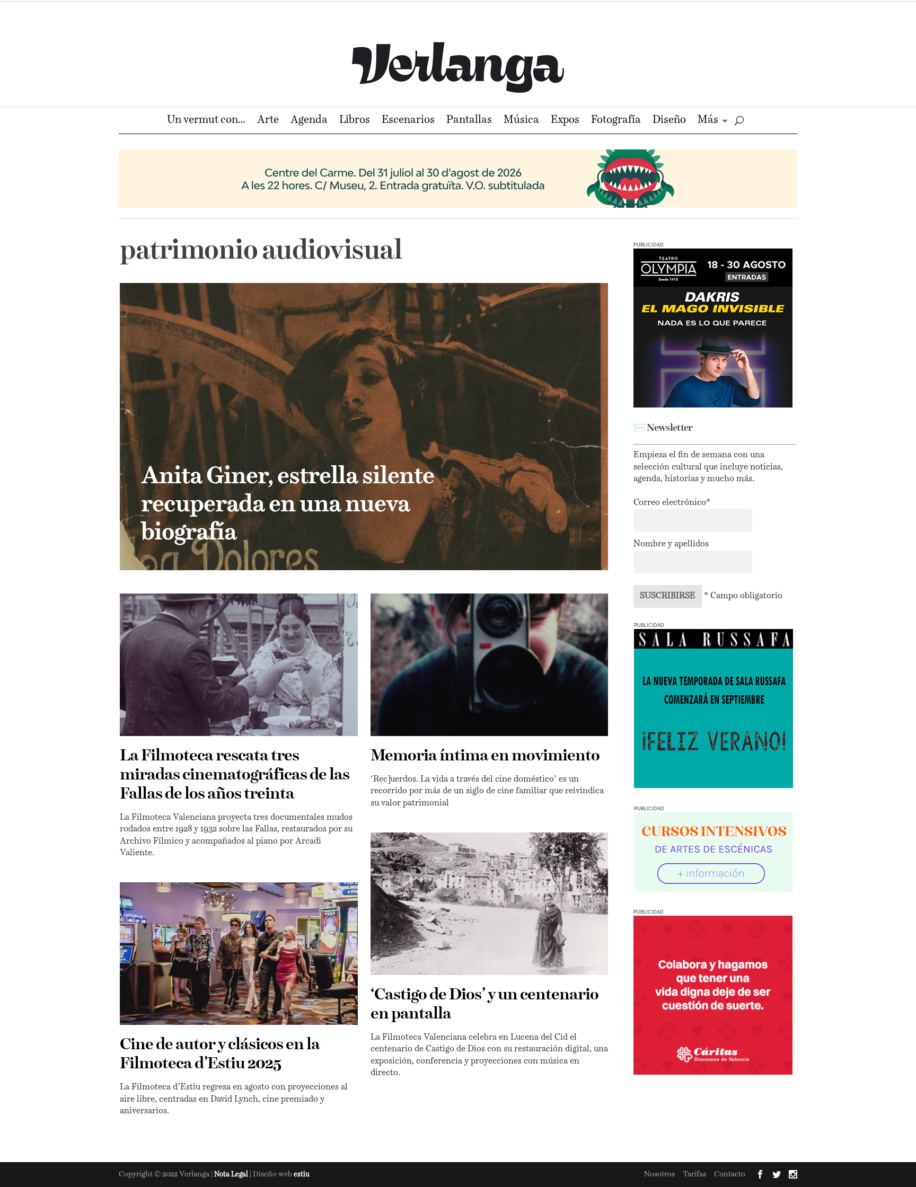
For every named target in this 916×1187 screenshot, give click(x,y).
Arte (268, 121)
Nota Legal (232, 1174)
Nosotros (659, 1174)
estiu (302, 1174)
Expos (565, 121)
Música (521, 121)
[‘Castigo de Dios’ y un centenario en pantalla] (490, 903)
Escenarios (408, 121)
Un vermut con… (206, 121)
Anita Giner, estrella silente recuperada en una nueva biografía (287, 505)
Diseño (669, 121)
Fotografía (616, 121)
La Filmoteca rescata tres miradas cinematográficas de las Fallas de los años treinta (234, 775)
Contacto (729, 1174)
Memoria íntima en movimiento (485, 756)
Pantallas (469, 121)
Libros (354, 121)
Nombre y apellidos (671, 544)
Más (708, 121)
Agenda (309, 121)
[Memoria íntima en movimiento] (490, 665)
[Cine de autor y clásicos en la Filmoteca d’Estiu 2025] (239, 953)
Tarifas (694, 1174)
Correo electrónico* (671, 503)
